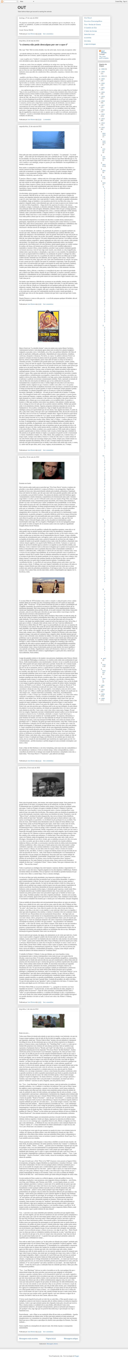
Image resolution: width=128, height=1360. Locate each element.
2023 (103, 79)
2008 (103, 698)
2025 (103, 72)
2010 (103, 690)
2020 (103, 92)
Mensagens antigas (71, 1338)
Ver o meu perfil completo (103, 57)
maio (104, 183)
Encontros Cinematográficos (93, 21)
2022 (103, 83)
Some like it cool (89, 34)
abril (104, 658)
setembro (104, 157)
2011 (102, 685)
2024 (103, 76)
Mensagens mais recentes (28, 1338)
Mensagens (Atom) (52, 1344)
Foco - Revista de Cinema (92, 24)
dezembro (104, 134)
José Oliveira (103, 51)
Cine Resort (88, 18)
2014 (103, 119)
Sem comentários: (48, 34)
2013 (103, 123)
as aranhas (87, 37)
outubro (103, 149)
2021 (103, 87)
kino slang (87, 41)
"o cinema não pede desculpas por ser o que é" (43, 44)
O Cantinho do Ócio (90, 27)
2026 (103, 69)
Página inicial (51, 1338)
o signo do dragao (90, 44)
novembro (104, 142)
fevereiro (104, 671)
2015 (103, 114)
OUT (22, 7)
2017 (103, 105)
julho (103, 170)
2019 (103, 96)
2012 (103, 127)
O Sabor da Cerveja (90, 31)
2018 (103, 101)
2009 (103, 694)
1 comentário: (47, 119)
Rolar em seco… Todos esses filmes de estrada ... (104, 622)
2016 (103, 110)
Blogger (76, 1356)
